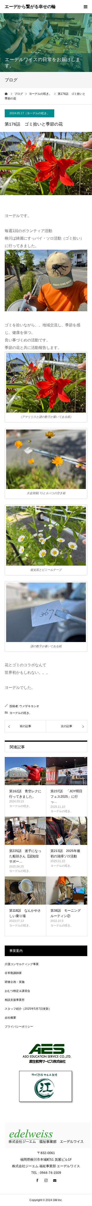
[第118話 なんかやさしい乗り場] (25, 890)
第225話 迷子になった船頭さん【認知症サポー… (25, 856)
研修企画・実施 (15, 982)
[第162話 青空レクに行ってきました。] (25, 771)
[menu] (85, 6)
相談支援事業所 (15, 999)
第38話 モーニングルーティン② (65, 913)
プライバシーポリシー (19, 1026)
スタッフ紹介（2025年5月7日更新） (28, 1008)
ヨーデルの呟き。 (38, 113)
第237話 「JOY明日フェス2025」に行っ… (66, 796)
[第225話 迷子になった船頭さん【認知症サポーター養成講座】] (25, 831)
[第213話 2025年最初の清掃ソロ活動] (66, 831)
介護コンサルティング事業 (22, 964)
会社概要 (10, 1017)
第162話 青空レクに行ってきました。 (25, 793)
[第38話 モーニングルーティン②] (66, 890)
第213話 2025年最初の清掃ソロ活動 (65, 853)
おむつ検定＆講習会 (17, 991)
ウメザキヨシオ (29, 706)
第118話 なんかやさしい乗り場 (25, 913)
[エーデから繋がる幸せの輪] (30, 7)
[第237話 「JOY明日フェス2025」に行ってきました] (66, 771)
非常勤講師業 (13, 973)
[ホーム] (6, 94)
